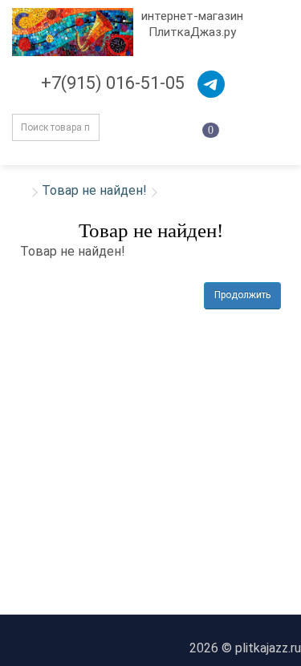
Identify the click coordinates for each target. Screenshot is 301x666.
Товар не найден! (94, 190)
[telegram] (211, 84)
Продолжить (242, 295)
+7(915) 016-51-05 (113, 83)
